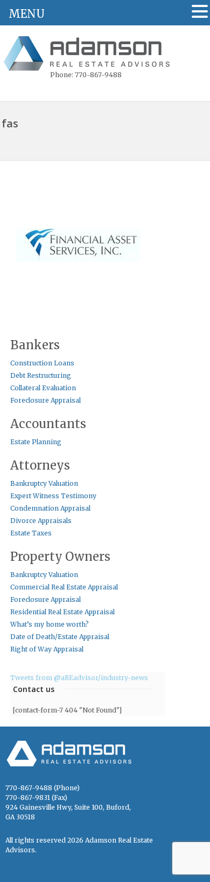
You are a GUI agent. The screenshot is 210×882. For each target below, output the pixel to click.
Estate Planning (35, 442)
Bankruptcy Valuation (44, 483)
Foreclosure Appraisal (45, 400)
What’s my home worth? (49, 624)
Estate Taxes (31, 533)
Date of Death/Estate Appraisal (59, 637)
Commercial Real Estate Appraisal (64, 587)
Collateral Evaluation (43, 388)
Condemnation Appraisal (50, 508)
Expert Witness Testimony (53, 496)
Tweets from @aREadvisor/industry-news (79, 678)
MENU (27, 14)
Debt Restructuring (40, 375)
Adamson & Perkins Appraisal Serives (88, 54)
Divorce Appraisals (41, 521)
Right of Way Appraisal (46, 649)
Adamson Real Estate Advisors (75, 757)
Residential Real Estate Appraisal (62, 612)
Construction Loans (42, 363)
